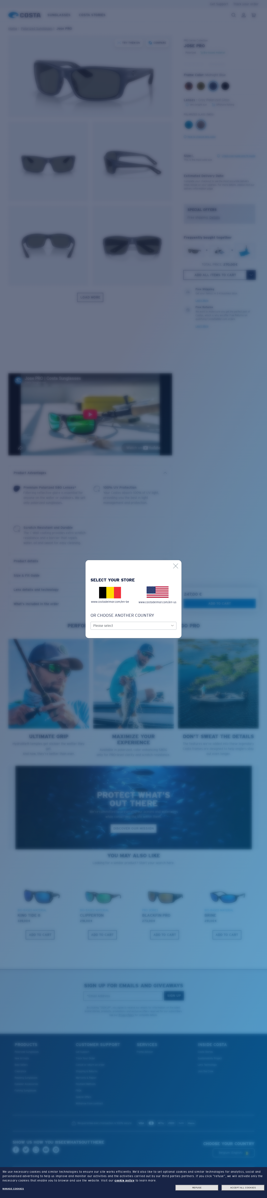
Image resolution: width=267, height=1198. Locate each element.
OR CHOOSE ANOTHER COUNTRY (122, 615)
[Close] (175, 566)
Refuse (197, 1188)
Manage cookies (13, 1189)
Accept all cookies (243, 1188)
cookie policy (125, 1180)
